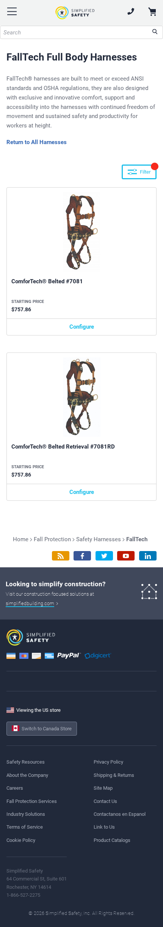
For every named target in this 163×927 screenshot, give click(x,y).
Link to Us (104, 827)
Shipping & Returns (114, 775)
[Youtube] (126, 556)
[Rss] (60, 556)
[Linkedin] (148, 556)
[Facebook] (82, 556)
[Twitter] (104, 556)
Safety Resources (25, 762)
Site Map (103, 788)
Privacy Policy (108, 762)
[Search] (155, 32)
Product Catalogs (112, 840)
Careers (14, 788)
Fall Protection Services (31, 801)
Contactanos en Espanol (120, 814)
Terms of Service (24, 827)
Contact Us (105, 801)
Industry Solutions (25, 814)
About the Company (27, 775)
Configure (81, 326)
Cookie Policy (20, 840)
